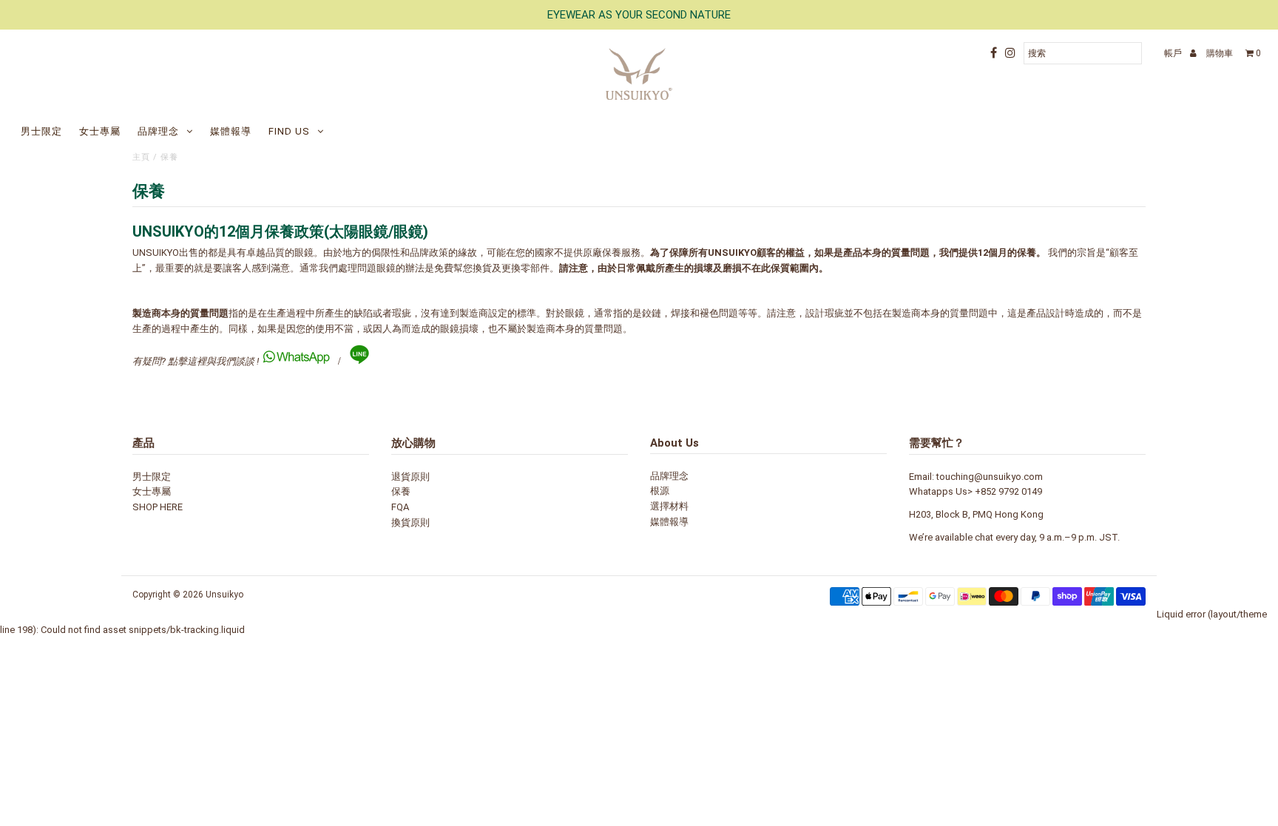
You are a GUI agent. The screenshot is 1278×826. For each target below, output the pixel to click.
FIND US (289, 131)
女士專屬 (100, 131)
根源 (659, 490)
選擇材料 (669, 506)
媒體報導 (230, 131)
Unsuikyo (224, 594)
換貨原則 (410, 522)
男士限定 (41, 131)
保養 (400, 491)
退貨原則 (410, 476)
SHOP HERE (157, 506)
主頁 (141, 157)
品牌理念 (158, 131)
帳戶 (1174, 53)
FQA (400, 506)
